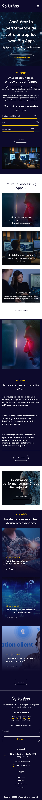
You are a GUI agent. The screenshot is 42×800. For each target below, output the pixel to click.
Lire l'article (10, 569)
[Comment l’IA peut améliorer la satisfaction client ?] (21, 648)
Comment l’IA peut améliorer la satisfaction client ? (20, 659)
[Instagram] (18, 718)
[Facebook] (13, 718)
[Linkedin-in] (24, 718)
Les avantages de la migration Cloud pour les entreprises (20, 611)
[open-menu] (37, 6)
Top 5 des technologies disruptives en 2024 (17, 562)
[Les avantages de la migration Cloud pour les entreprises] (21, 599)
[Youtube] (29, 718)
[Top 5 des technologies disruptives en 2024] (21, 551)
